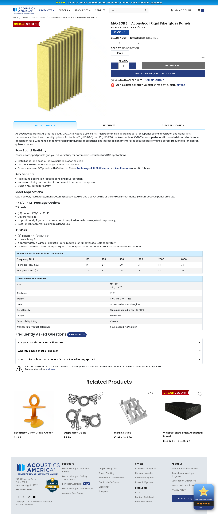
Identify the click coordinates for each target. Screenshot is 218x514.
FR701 (94, 168)
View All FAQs (77, 334)
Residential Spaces (145, 477)
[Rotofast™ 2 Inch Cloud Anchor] (34, 411)
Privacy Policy (179, 489)
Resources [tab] (109, 125)
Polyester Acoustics (72, 483)
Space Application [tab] (173, 125)
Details (181, 85)
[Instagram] (29, 497)
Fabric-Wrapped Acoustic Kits (77, 488)
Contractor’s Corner (109, 482)
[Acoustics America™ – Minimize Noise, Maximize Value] (23, 11)
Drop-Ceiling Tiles (108, 468)
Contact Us (182, 498)
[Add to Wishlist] (101, 394)
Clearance (104, 486)
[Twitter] (23, 497)
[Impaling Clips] (133, 411)
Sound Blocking (106, 473)
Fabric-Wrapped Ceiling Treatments (74, 478)
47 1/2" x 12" (120, 32)
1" (120, 42)
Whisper (104, 168)
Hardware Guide (143, 501)
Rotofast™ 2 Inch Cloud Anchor (33, 432)
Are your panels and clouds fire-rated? (42, 342)
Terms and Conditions (183, 485)
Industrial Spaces (144, 482)
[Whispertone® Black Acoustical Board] (183, 411)
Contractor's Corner (33, 17)
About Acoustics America (185, 468)
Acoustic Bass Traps (72, 493)
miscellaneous (122, 168)
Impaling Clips (122, 432)
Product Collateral (144, 497)
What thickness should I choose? (38, 351)
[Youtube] (34, 497)
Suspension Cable (75, 432)
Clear (203, 58)
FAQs (137, 492)
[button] (173, 65)
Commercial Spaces (145, 468)
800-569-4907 (24, 489)
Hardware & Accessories (111, 477)
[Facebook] (18, 497)
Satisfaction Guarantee (184, 480)
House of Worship (144, 473)
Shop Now (156, 2)
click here (50, 369)
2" (139, 42)
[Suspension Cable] (84, 411)
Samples (103, 491)
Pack (120, 53)
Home (15, 17)
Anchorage (83, 168)
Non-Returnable (154, 80)
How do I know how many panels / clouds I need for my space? (56, 359)
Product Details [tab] (45, 125)
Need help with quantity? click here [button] (156, 73)
